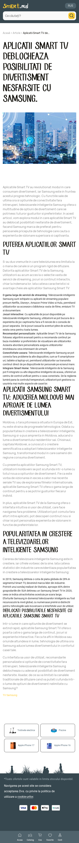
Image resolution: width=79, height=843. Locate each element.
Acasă (6, 33)
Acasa (20, 840)
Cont (60, 840)
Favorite (50, 840)
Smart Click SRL (26, 816)
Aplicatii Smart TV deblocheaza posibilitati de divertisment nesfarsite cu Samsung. (37, 33)
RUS (70, 5)
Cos (40, 840)
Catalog (30, 840)
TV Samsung (10, 695)
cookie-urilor (25, 796)
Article (16, 33)
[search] (71, 15)
